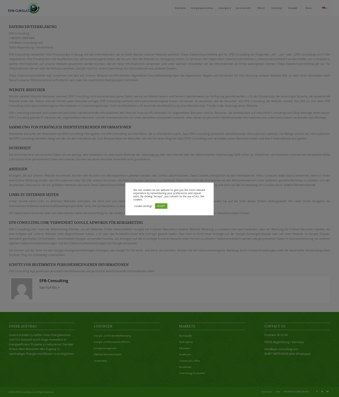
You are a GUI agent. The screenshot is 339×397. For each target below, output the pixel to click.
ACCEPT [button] (161, 206)
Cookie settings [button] (143, 206)
